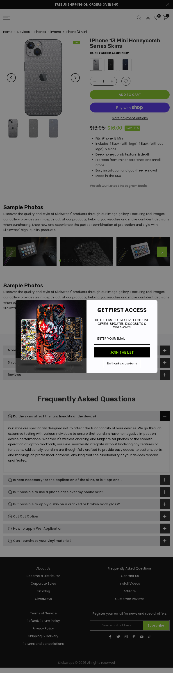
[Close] (152, 305)
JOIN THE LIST (122, 352)
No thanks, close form (122, 363)
